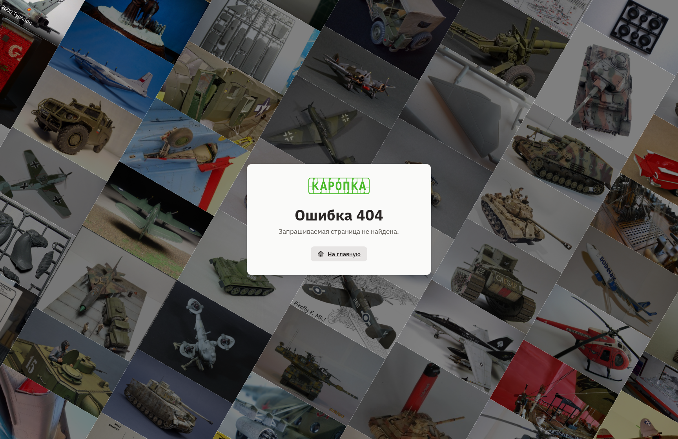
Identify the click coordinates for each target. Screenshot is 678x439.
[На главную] (339, 186)
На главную (344, 254)
